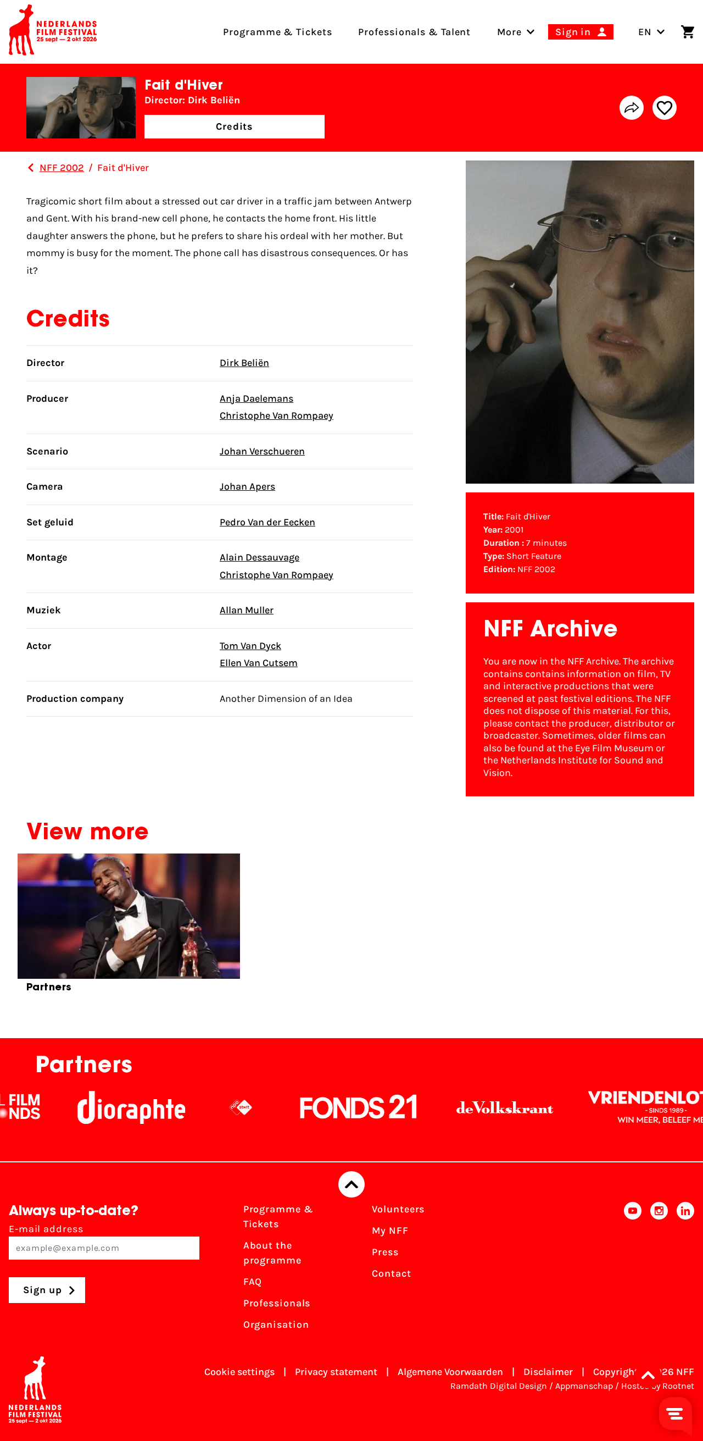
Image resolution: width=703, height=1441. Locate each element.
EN (645, 32)
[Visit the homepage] (53, 31)
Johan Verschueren (262, 451)
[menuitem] (509, 32)
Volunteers (398, 1209)
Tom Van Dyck (250, 646)
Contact (391, 1273)
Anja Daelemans (256, 398)
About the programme (272, 1252)
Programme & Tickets (278, 1216)
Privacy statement (336, 1372)
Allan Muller (247, 610)
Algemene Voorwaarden (450, 1372)
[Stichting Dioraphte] (107, 1107)
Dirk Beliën (244, 363)
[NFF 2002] (30, 167)
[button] (651, 1375)
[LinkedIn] (685, 1270)
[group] (129, 927)
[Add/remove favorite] (664, 108)
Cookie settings (239, 1372)
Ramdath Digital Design (498, 1386)
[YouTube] (632, 1270)
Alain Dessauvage (259, 557)
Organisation (276, 1324)
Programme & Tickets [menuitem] (277, 32)
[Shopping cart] (687, 31)
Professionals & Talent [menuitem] (414, 32)
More (509, 32)
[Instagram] (659, 1270)
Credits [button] (234, 126)
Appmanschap (584, 1386)
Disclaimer (548, 1372)
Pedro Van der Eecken (267, 522)
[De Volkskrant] (480, 1107)
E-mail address (46, 1229)
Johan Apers (247, 486)
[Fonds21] (334, 1107)
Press (385, 1252)
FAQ (253, 1282)
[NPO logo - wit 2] (216, 1107)
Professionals (277, 1303)
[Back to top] (351, 1184)
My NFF (390, 1230)
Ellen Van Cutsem (259, 663)
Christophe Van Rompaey (276, 415)
